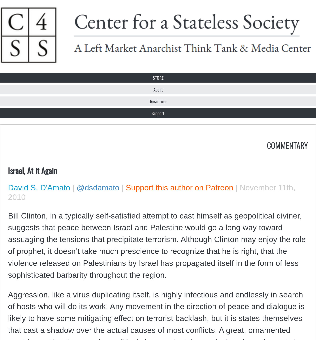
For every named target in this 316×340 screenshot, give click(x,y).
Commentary (287, 145)
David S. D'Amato (39, 187)
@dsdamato (98, 187)
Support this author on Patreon (179, 187)
